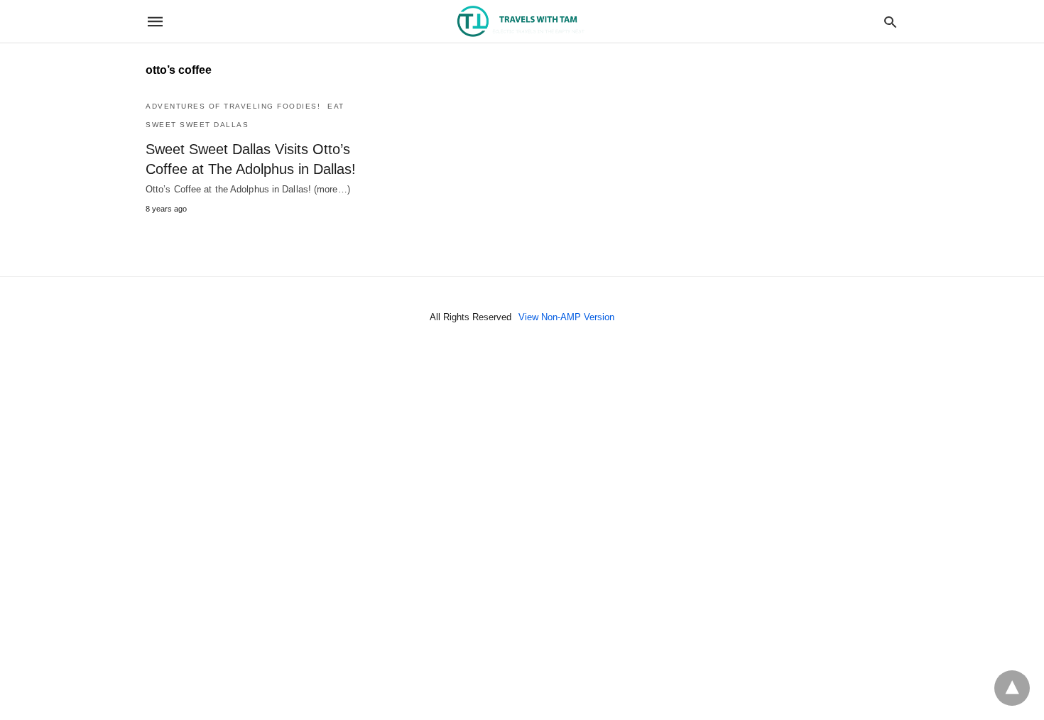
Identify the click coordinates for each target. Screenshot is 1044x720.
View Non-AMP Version (566, 317)
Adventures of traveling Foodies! (233, 106)
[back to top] (1012, 688)
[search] (890, 21)
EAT (335, 106)
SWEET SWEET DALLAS (197, 125)
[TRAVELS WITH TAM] (521, 22)
